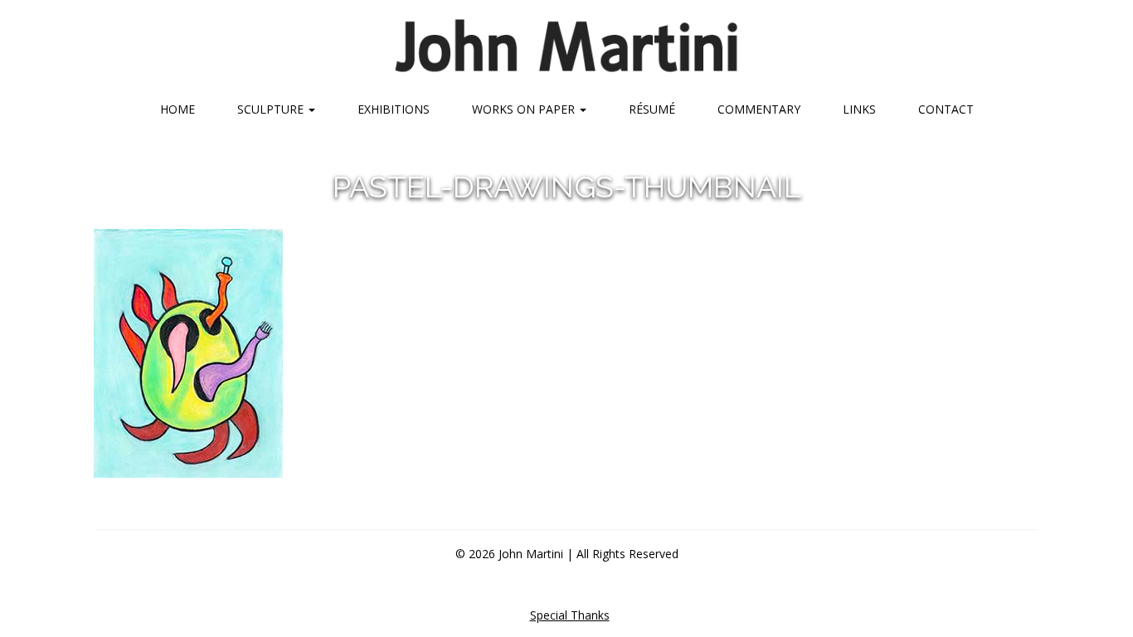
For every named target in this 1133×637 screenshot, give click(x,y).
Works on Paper (525, 109)
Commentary (758, 109)
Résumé (652, 109)
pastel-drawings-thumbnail (567, 186)
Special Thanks (570, 615)
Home (177, 109)
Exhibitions (393, 109)
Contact (946, 109)
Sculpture (272, 109)
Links (859, 109)
